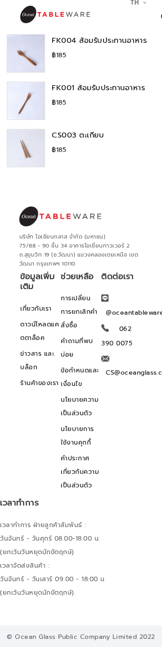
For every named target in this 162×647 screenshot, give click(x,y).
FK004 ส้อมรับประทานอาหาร (99, 40)
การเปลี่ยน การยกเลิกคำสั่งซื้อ (79, 312)
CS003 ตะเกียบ (78, 135)
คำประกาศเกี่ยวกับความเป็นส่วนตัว (80, 472)
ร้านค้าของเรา (39, 383)
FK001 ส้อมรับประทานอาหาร (98, 87)
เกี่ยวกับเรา (36, 308)
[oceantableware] (45, 14)
